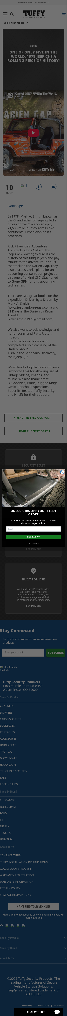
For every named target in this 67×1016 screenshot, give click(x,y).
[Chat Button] (38, 1012)
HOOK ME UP (33, 537)
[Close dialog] (62, 472)
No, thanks (34, 544)
